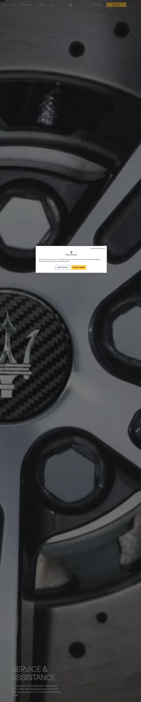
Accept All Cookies (79, 267)
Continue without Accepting (97, 248)
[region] (71, 259)
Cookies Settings (62, 267)
